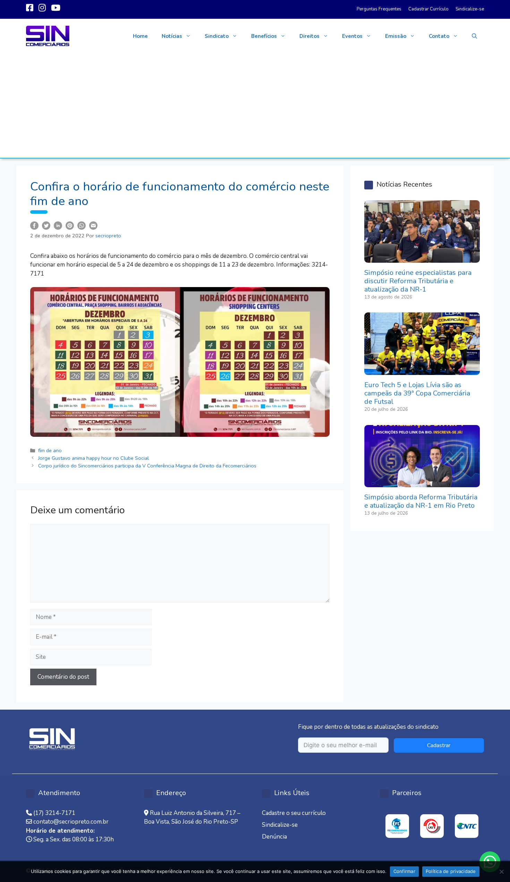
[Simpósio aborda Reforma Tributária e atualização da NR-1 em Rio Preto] (422, 483)
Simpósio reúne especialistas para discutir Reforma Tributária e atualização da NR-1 (417, 281)
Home (140, 36)
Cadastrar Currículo (428, 9)
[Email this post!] (93, 225)
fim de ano (50, 450)
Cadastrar (438, 745)
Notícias (172, 36)
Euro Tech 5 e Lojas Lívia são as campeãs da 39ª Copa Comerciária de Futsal (417, 393)
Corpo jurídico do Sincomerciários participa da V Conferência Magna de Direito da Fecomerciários (147, 465)
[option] (397, 826)
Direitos (309, 36)
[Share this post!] (34, 225)
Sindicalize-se (470, 9)
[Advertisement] (255, 105)
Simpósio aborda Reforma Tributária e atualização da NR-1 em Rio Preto (420, 501)
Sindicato (217, 36)
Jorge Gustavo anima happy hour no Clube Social (95, 458)
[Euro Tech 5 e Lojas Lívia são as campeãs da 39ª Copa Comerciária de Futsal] (422, 371)
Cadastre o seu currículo (294, 813)
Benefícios (264, 36)
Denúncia (274, 837)
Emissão (395, 36)
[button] (474, 36)
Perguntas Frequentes (379, 9)
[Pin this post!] (70, 225)
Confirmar (404, 871)
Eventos (352, 36)
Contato (439, 36)
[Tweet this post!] (46, 225)
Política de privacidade (451, 871)
